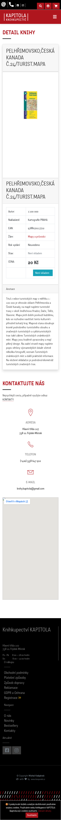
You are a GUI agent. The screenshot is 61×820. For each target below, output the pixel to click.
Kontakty (9, 731)
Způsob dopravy (14, 683)
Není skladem (42, 273)
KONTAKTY (8, 399)
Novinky (9, 721)
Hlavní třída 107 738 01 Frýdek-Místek (30, 431)
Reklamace (11, 688)
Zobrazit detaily (44, 810)
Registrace (11, 698)
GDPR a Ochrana (14, 693)
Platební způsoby (15, 678)
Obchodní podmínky (16, 673)
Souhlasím (32, 815)
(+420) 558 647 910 (30, 461)
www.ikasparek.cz (38, 779)
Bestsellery (11, 726)
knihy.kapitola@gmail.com (30, 488)
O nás (7, 716)
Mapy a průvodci (36, 236)
